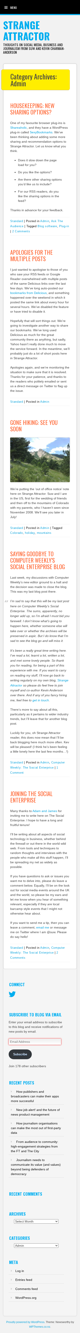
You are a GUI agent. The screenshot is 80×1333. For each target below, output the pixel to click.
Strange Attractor (26, 30)
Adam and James (44, 811)
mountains (44, 532)
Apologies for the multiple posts (31, 255)
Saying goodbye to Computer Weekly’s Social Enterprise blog (37, 560)
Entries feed (23, 1280)
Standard (16, 221)
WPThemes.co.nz (39, 1326)
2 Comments (21, 231)
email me (42, 927)
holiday (30, 532)
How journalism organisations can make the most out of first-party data (36, 1128)
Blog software (47, 226)
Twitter (12, 994)
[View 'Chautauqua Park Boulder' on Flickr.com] (40, 460)
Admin (44, 221)
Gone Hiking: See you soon (34, 425)
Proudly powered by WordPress (25, 1322)
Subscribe (20, 1054)
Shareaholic (18, 127)
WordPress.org (25, 1297)
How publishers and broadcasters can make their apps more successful (35, 1096)
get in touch (40, 700)
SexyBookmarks (41, 132)
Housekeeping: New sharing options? (32, 108)
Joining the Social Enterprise (31, 796)
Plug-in (64, 226)
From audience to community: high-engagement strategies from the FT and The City (34, 1146)
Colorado (16, 532)
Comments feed (26, 1289)
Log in (19, 1271)
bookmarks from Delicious (28, 293)
